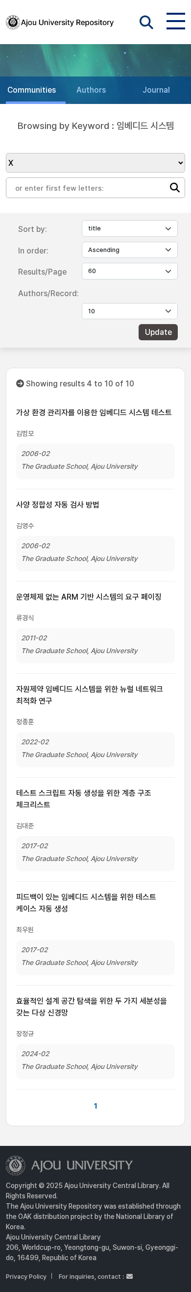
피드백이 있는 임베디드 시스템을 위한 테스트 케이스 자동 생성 (86, 902)
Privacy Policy (26, 1276)
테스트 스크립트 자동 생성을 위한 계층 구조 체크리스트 (83, 799)
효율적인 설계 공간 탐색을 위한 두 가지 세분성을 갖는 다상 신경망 (91, 1006)
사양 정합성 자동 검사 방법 (57, 504)
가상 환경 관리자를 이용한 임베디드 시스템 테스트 (94, 412)
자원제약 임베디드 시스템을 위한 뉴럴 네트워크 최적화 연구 (89, 695)
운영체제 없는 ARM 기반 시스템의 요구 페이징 (89, 597)
